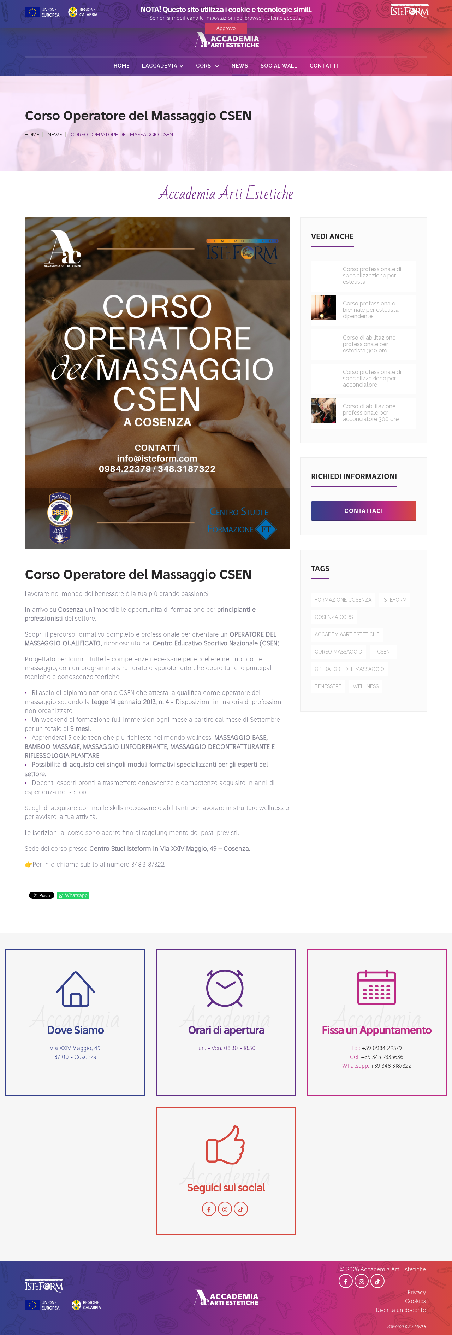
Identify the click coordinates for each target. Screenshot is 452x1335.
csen (383, 652)
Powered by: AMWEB (406, 1326)
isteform (395, 600)
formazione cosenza (343, 600)
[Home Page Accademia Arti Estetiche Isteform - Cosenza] (226, 40)
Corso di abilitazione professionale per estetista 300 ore (369, 344)
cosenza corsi (334, 617)
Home (122, 66)
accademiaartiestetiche (347, 634)
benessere (328, 686)
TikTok (241, 1209)
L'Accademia (159, 66)
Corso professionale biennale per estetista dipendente (371, 310)
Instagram (225, 1209)
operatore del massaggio (349, 669)
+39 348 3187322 (391, 1065)
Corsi (204, 66)
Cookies (415, 1301)
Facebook (209, 1209)
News (240, 66)
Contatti (324, 66)
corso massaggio (338, 652)
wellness (366, 686)
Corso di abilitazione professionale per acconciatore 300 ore (371, 412)
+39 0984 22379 (382, 1048)
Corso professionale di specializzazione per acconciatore (372, 378)
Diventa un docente (401, 1309)
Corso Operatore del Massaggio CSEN (138, 574)
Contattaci (363, 510)
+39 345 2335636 (382, 1056)
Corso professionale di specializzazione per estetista (372, 275)
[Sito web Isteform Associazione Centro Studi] (44, 1282)
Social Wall (279, 66)
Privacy (417, 1292)
